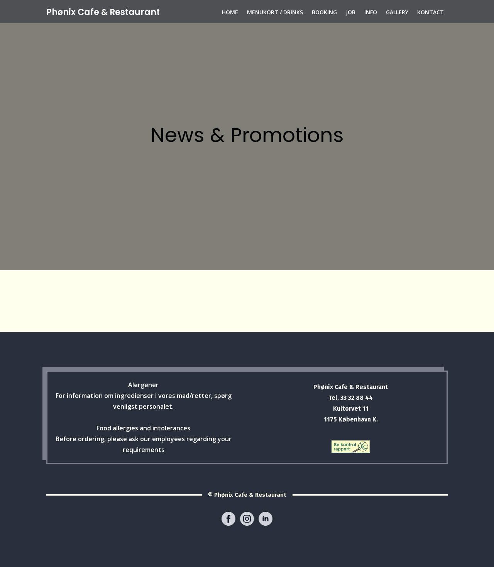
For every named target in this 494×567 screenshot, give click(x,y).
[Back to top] (475, 548)
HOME (230, 12)
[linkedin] (265, 519)
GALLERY (397, 12)
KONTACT (430, 12)
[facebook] (228, 519)
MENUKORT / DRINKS (275, 12)
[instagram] (247, 519)
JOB (350, 12)
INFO (370, 12)
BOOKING (324, 12)
